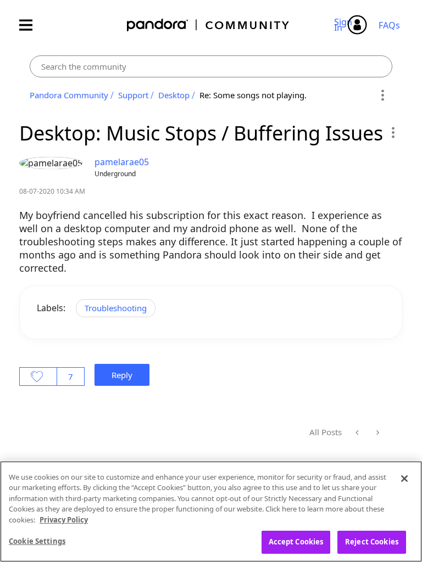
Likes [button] (38, 376)
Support (133, 94)
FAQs (389, 25)
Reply (122, 374)
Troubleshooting (116, 307)
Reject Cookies (371, 542)
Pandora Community (208, 24)
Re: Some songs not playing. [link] (253, 94)
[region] (211, 511)
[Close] (404, 479)
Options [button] (382, 95)
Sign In (344, 24)
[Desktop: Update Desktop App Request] (376, 432)
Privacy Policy (64, 520)
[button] (392, 132)
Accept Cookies (296, 542)
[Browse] (31, 25)
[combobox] (211, 66)
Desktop (174, 94)
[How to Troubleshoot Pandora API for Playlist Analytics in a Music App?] (358, 432)
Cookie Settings (37, 541)
